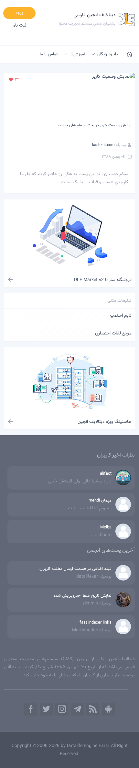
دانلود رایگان (107, 54)
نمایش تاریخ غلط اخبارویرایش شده (82, 596)
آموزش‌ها (77, 54)
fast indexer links (96, 622)
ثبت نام (20, 25)
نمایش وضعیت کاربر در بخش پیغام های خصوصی (93, 125)
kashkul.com (103, 145)
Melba (106, 527)
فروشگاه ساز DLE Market (103, 280)
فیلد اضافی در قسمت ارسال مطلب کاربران (75, 569)
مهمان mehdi (100, 500)
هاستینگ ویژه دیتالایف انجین (105, 421)
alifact (106, 473)
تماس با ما (49, 54)
